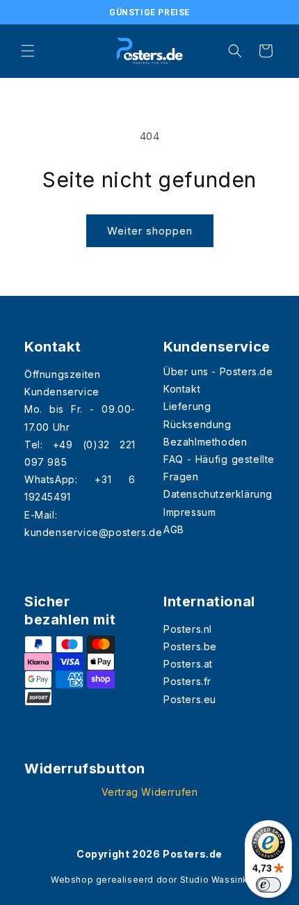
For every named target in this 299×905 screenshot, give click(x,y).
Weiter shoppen (150, 230)
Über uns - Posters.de (218, 371)
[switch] (268, 884)
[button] (28, 51)
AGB (173, 529)
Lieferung (187, 406)
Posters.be (190, 646)
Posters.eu (189, 699)
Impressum (189, 512)
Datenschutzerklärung (218, 494)
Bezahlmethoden (205, 442)
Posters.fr (187, 681)
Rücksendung (197, 424)
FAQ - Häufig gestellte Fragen (219, 467)
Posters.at (188, 664)
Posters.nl (187, 629)
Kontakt (181, 389)
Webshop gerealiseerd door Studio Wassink (149, 879)
